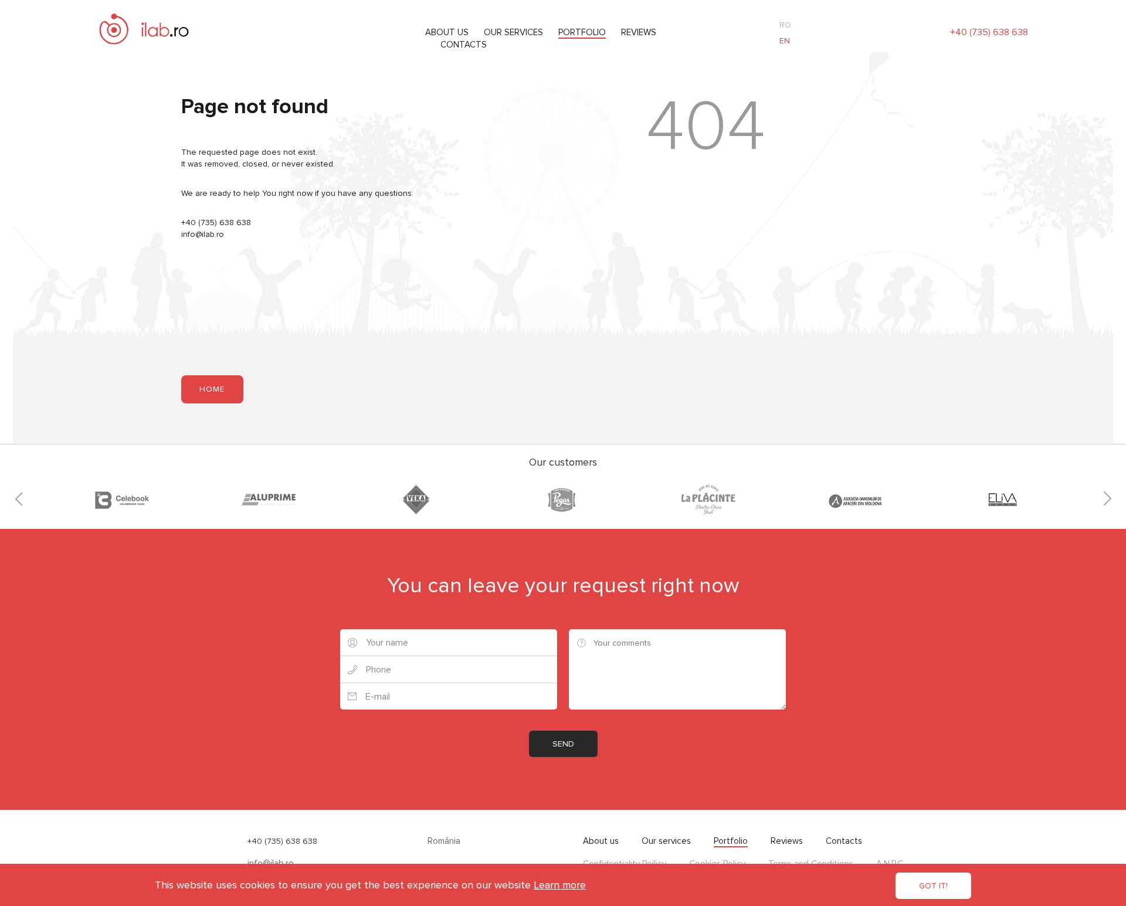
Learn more (560, 884)
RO (785, 25)
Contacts (463, 44)
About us (447, 32)
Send (563, 744)
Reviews (638, 32)
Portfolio (582, 32)
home (212, 389)
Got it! (933, 886)
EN (784, 41)
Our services (513, 32)
